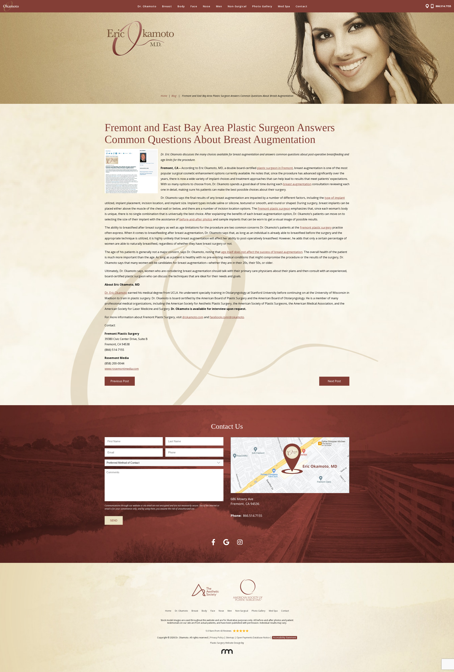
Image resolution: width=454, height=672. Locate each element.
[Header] (428, 6)
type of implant (335, 198)
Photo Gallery (262, 6)
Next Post (334, 381)
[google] (226, 542)
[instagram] (240, 542)
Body (181, 6)
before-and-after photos (195, 219)
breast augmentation (297, 184)
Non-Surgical (237, 6)
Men (219, 6)
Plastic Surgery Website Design (225, 642)
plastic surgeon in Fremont (275, 168)
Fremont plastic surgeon (274, 208)
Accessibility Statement (284, 637)
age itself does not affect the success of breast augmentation (262, 252)
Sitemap (230, 637)
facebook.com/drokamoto (227, 317)
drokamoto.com (192, 317)
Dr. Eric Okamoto (116, 293)
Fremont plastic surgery (316, 227)
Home (164, 95)
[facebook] (213, 542)
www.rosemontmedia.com (122, 369)
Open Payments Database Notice (253, 637)
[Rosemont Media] (227, 652)
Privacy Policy (217, 637)
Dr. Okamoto (147, 6)
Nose (206, 6)
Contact (301, 6)
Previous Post (119, 381)
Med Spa (284, 6)
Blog (173, 95)
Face (193, 6)
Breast (167, 6)
